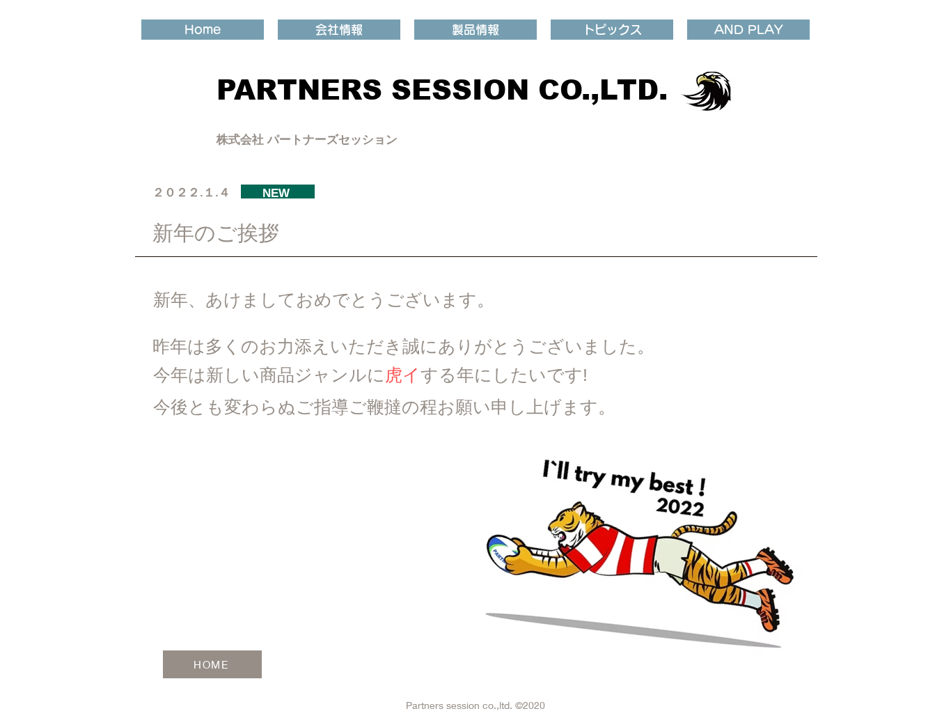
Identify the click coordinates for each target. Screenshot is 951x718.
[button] (339, 29)
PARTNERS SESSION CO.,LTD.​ (442, 90)
